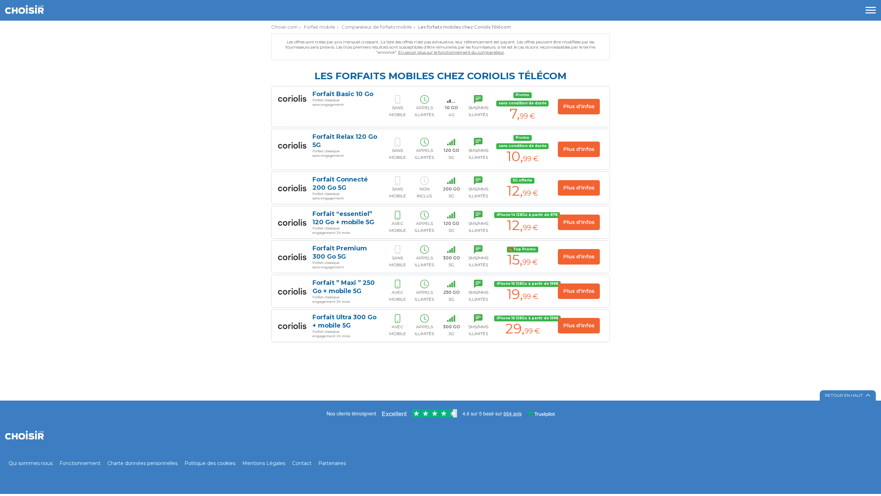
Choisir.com (284, 27)
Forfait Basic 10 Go (342, 94)
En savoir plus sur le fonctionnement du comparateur (451, 52)
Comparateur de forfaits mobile (376, 27)
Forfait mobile (319, 27)
